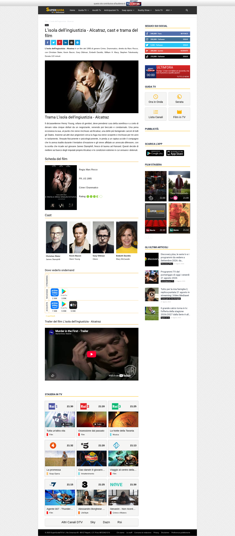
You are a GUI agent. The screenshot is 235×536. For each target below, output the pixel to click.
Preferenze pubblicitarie (180, 532)
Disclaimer (165, 532)
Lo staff (129, 532)
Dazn (106, 522)
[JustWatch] (50, 316)
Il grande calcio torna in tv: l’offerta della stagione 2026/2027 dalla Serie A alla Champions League (175, 311)
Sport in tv (165, 318)
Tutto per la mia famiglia (170, 299)
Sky (92, 522)
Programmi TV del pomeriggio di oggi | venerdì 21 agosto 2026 (175, 274)
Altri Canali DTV (72, 522)
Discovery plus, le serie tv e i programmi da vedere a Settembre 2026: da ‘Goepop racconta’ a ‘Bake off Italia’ (175, 257)
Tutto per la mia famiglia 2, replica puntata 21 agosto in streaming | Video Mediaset (175, 292)
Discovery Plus (166, 264)
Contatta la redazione (142, 532)
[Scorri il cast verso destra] (135, 243)
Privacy (156, 532)
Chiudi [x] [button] (149, 133)
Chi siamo (120, 532)
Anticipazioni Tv (167, 281)
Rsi (120, 522)
